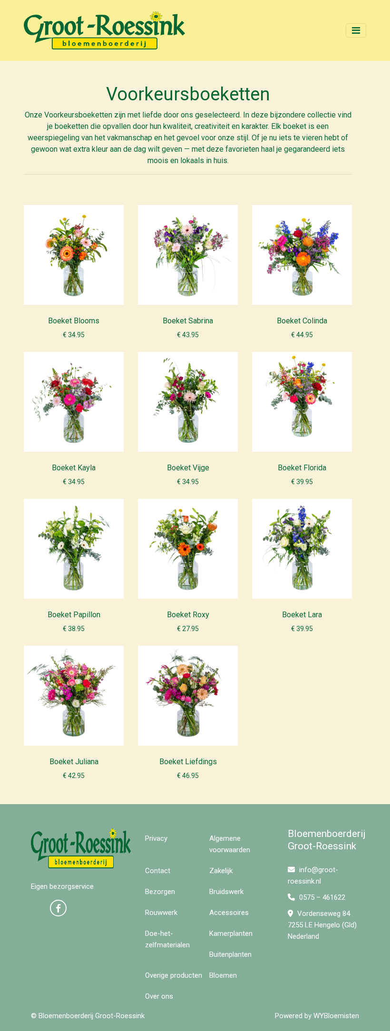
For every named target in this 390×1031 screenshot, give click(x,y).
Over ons (159, 996)
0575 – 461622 (321, 897)
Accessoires (229, 912)
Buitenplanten (230, 954)
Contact (157, 870)
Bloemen (223, 975)
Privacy (156, 838)
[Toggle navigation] (356, 30)
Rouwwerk (161, 912)
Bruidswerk (226, 891)
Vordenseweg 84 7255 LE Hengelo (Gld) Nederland (322, 925)
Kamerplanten (231, 933)
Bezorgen (160, 891)
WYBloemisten (336, 1016)
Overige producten (173, 975)
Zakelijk (221, 870)
